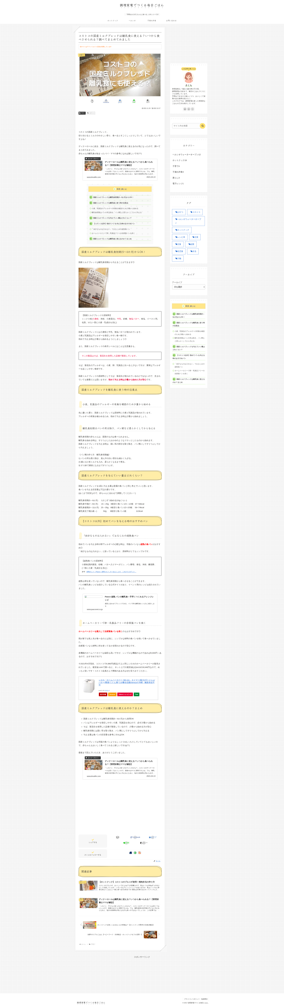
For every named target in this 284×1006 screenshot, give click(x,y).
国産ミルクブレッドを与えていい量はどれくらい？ (112, 218)
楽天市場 (103, 694)
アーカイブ (177, 282)
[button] (148, 101)
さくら (188, 85)
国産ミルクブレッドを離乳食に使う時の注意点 (110, 203)
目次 (118, 189)
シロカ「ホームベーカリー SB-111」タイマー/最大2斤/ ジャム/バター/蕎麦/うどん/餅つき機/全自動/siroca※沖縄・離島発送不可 (127, 682)
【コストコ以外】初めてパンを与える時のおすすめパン (114, 224)
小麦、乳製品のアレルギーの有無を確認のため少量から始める (115, 208)
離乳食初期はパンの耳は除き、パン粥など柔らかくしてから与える (117, 212)
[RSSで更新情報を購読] (139, 852)
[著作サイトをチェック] (130, 852)
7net (136, 694)
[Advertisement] (120, 122)
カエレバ (107, 690)
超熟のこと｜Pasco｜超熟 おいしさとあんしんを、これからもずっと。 (111, 572)
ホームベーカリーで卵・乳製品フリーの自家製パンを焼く (113, 233)
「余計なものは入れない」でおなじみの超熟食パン (111, 229)
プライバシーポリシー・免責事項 (195, 999)
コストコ (91, 113)
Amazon (112, 694)
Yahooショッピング (125, 694)
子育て (83, 113)
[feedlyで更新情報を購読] (135, 852)
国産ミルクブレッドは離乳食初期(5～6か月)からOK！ (113, 197)
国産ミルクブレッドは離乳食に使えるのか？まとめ (112, 239)
